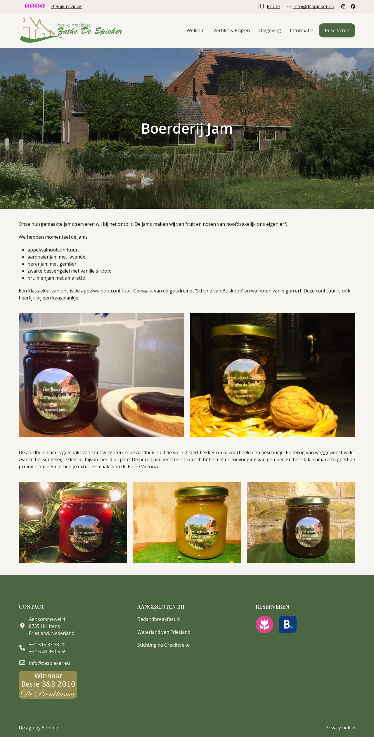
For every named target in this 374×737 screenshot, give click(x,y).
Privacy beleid (340, 727)
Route (273, 6)
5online (50, 727)
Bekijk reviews (66, 6)
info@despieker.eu (313, 6)
